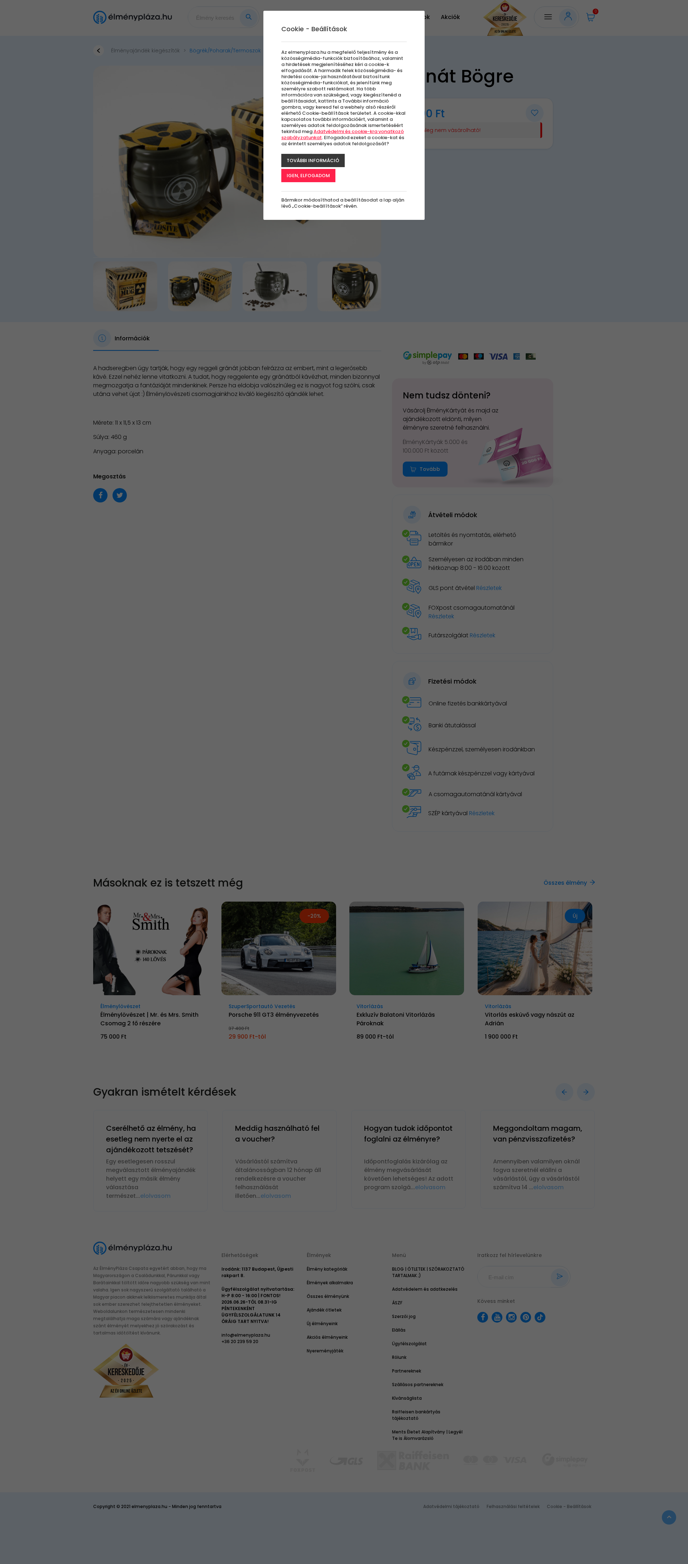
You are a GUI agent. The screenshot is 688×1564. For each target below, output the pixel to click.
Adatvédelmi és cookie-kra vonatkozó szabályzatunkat (342, 134)
